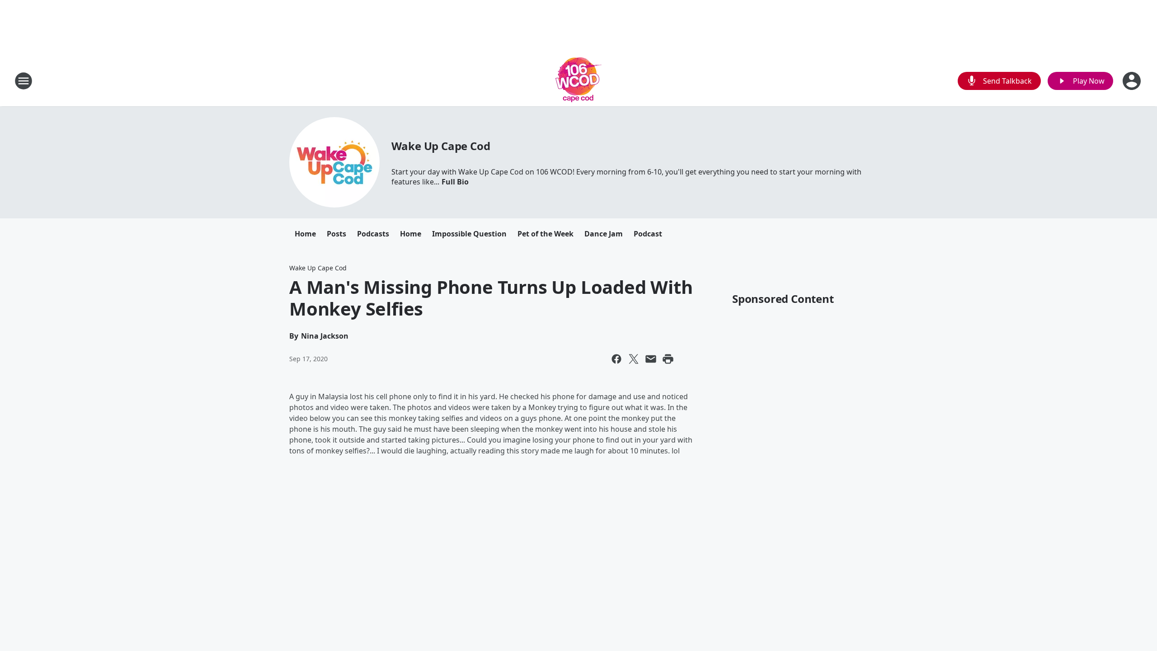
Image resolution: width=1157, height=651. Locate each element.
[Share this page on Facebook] (616, 359)
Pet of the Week (545, 234)
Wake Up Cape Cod (440, 145)
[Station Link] (578, 80)
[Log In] (1133, 81)
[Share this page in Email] (650, 359)
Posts (336, 234)
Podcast (648, 234)
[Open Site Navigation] (23, 81)
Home (305, 234)
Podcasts (373, 234)
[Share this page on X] (633, 359)
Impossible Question (469, 234)
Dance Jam (603, 234)
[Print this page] (668, 359)
